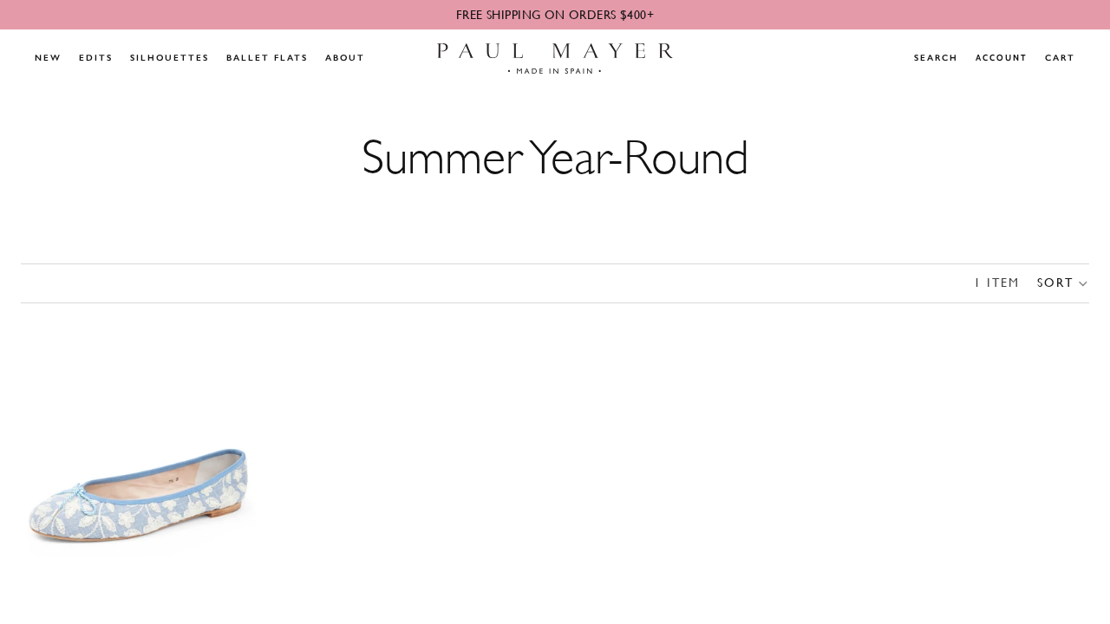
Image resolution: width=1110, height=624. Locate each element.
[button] (1063, 283)
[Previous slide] (47, 464)
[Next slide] (230, 464)
